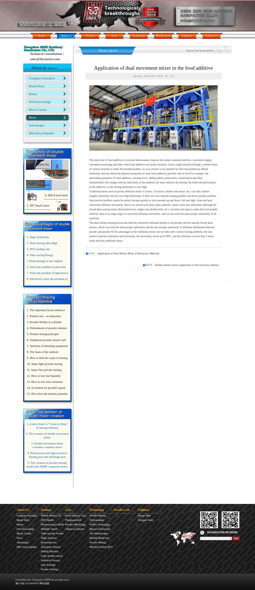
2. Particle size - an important (44, 316)
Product (90, 35)
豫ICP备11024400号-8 (27, 583)
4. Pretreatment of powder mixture (47, 328)
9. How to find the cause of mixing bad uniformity (47, 358)
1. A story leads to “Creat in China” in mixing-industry (47, 426)
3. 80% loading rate (38, 249)
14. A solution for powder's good (46, 387)
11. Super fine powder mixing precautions (44, 370)
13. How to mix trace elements (45, 381)
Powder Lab (163, 35)
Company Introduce (42, 78)
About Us (66, 35)
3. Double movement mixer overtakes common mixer (47, 445)
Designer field (145, 520)
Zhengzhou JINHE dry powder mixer (50, 579)
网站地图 (44, 583)
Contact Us (211, 35)
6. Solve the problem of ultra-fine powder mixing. (46, 268)
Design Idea (144, 515)
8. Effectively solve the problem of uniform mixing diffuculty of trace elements (46, 279)
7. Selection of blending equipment (47, 345)
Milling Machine (49, 551)
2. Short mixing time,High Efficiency (41, 244)
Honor (33, 94)
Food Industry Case (75, 515)
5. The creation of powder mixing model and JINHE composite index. (47, 464)
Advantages (36, 125)
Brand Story (37, 86)
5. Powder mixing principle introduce (42, 335)
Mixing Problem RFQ (101, 547)
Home (41, 35)
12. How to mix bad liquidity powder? (43, 376)
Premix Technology (99, 524)
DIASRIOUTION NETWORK (222, 532)
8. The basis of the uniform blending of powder (42, 352)
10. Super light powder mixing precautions (44, 364)
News (32, 117)
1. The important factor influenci (46, 310)
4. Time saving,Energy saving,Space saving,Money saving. (47, 256)
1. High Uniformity (38, 237)
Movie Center (38, 109)
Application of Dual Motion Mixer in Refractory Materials (128, 253)
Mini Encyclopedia (41, 133)
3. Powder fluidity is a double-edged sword (44, 323)
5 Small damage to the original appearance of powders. (44, 262)
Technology (138, 35)
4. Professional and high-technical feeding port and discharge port (47, 455)
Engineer (187, 35)
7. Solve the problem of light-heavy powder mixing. (47, 273)
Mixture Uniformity (100, 529)
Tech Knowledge (40, 102)
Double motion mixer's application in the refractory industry (187, 265)
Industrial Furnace (50, 560)
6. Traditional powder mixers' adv (46, 340)
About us (44, 67)
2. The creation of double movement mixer (47, 435)
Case (114, 35)
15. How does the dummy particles (47, 393)
